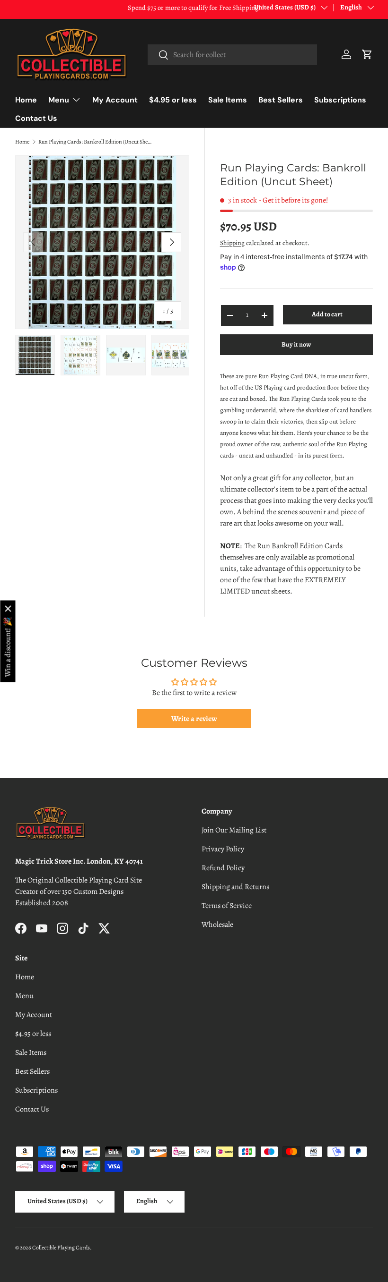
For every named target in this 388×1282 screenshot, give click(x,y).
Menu (24, 996)
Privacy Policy (223, 849)
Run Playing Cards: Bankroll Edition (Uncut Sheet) (95, 141)
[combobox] (232, 54)
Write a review (194, 718)
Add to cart (327, 314)
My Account (115, 100)
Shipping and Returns (235, 887)
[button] (367, 54)
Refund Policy (223, 868)
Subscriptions (340, 100)
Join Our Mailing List (234, 830)
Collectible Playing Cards (61, 1247)
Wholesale (217, 924)
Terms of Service (227, 905)
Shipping (232, 242)
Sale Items (227, 100)
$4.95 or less (173, 100)
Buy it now (296, 344)
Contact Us (36, 118)
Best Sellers (280, 100)
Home (26, 100)
